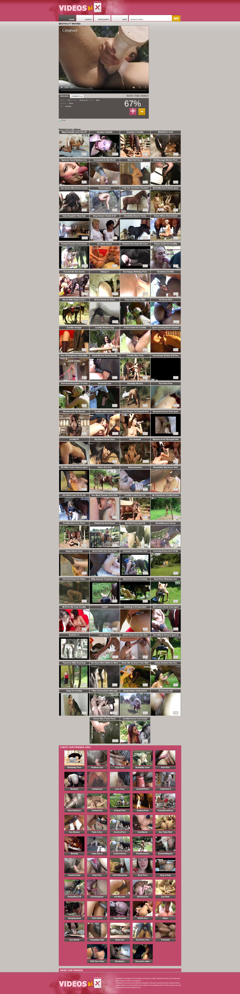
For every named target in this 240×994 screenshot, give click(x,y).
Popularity (103, 19)
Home (71, 19)
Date (124, 19)
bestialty (68, 106)
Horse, (71, 103)
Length (88, 19)
